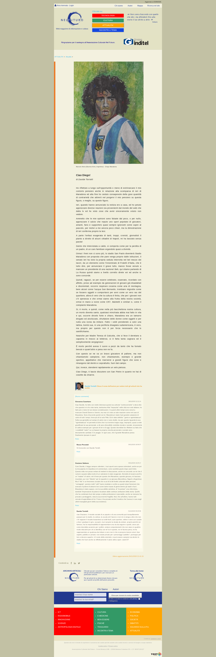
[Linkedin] (75, 563)
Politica (134, 616)
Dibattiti (134, 623)
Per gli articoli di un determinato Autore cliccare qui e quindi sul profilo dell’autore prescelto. (100, 579)
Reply (77, 439)
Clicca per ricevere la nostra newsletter (125, 595)
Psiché (100, 623)
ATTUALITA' (59, 57)
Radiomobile (64, 616)
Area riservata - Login (65, 5)
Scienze (62, 623)
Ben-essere (103, 620)
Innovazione (64, 620)
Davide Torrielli (91, 386)
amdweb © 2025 (156, 639)
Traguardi (102, 627)
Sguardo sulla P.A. (139, 627)
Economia (135, 612)
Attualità (68, 57)
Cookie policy (102, 646)
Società (134, 620)
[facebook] (71, 563)
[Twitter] (79, 563)
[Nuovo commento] (82, 396)
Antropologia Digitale (69, 627)
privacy (135, 599)
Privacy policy (113, 646)
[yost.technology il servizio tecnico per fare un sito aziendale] (156, 655)
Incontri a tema (105, 631)
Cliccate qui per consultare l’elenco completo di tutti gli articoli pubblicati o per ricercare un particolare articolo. (100, 572)
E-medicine (102, 616)
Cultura (101, 612)
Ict (59, 612)
